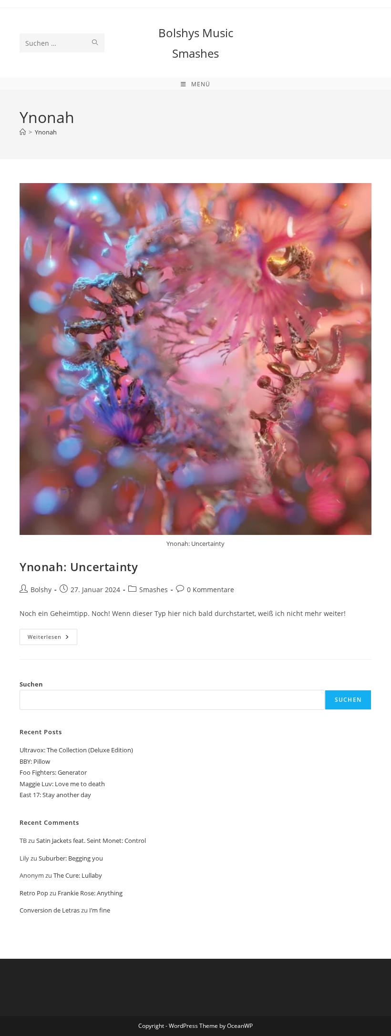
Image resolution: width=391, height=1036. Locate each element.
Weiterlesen (52, 638)
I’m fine (99, 910)
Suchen (31, 684)
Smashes (153, 589)
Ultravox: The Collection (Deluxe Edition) (76, 750)
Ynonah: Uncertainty (79, 566)
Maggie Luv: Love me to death (62, 784)
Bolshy (41, 589)
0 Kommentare (210, 589)
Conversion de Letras (50, 910)
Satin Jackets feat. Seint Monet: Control (91, 840)
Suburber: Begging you (71, 858)
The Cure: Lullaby (77, 875)
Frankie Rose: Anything (90, 893)
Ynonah (46, 132)
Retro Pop (34, 893)
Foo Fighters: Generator (53, 772)
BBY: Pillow (35, 761)
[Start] (23, 132)
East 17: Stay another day (55, 794)
